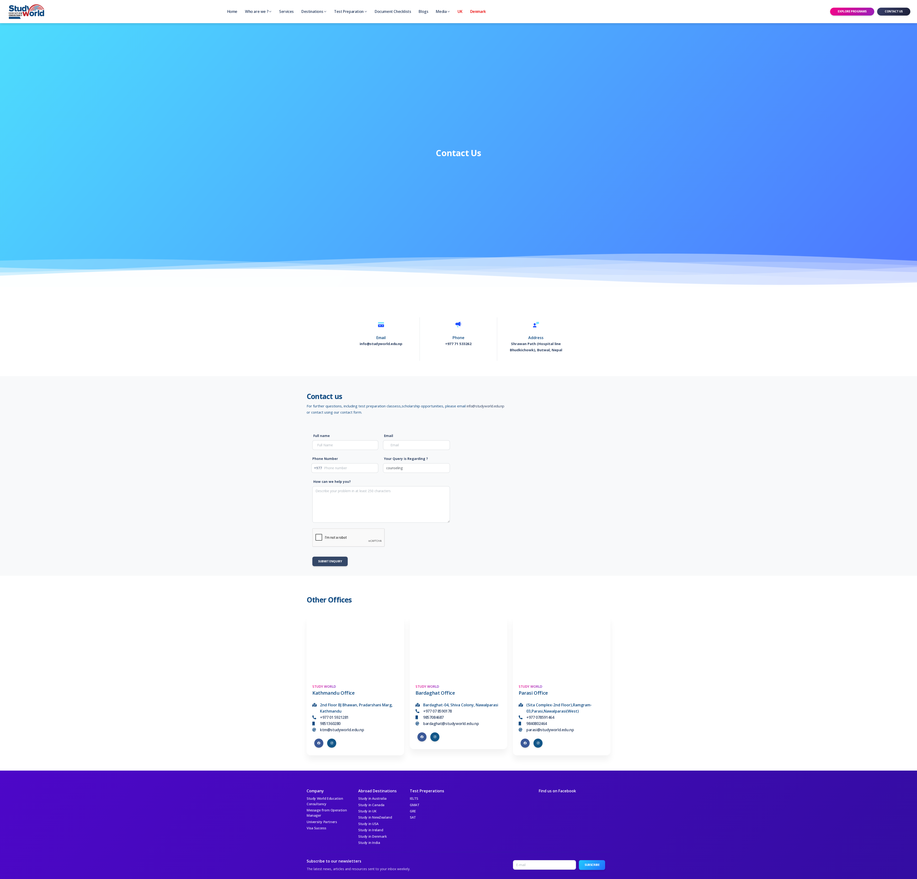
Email (388, 435)
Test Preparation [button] (349, 11)
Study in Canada (371, 805)
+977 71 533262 (458, 343)
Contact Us (894, 11)
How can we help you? (332, 481)
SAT (413, 817)
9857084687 (433, 717)
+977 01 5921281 (334, 717)
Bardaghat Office (435, 693)
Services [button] (286, 11)
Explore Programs (852, 11)
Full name (321, 435)
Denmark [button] (478, 11)
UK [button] (460, 11)
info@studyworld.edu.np (381, 343)
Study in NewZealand (375, 817)
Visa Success (316, 828)
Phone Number (325, 458)
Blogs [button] (423, 11)
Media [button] (441, 11)
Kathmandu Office (333, 693)
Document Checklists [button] (393, 11)
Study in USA (368, 823)
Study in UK (367, 811)
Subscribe (592, 865)
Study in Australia (372, 798)
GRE (413, 811)
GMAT (414, 805)
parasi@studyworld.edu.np (550, 729)
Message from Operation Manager (327, 813)
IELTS (414, 798)
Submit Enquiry (330, 561)
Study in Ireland (370, 830)
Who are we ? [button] (256, 11)
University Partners (322, 822)
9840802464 (536, 723)
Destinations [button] (312, 11)
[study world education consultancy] (26, 11)
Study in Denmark (372, 836)
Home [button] (232, 11)
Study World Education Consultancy (325, 801)
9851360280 (330, 723)
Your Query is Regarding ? (406, 458)
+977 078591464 (540, 717)
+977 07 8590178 (437, 711)
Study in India (369, 842)
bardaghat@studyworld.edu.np (451, 723)
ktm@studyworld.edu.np (342, 729)
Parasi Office (533, 693)
